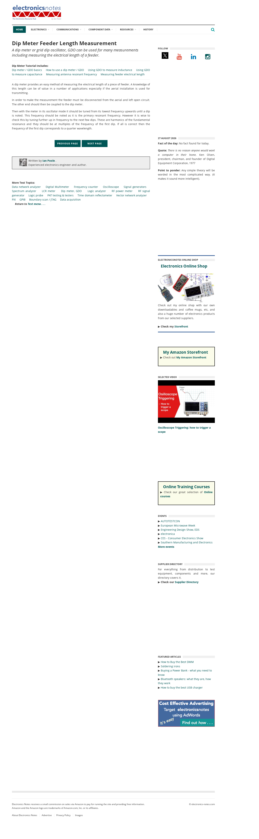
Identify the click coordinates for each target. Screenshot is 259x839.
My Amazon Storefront (191, 357)
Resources (126, 29)
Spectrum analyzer (24, 191)
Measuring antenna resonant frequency (71, 74)
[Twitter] (165, 56)
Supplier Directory (187, 582)
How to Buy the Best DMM (177, 662)
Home (19, 29)
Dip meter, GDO (71, 191)
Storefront (181, 326)
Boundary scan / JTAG (42, 199)
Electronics (39, 29)
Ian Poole (49, 160)
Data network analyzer (26, 187)
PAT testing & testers (60, 195)
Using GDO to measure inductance (110, 70)
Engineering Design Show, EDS (180, 529)
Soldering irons (170, 666)
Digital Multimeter (57, 187)
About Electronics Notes (24, 815)
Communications (68, 29)
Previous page (67, 143)
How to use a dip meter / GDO (65, 70)
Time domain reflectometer (95, 195)
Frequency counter (86, 187)
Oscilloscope (111, 187)
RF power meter (122, 191)
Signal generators (135, 187)
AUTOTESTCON (170, 521)
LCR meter (48, 191)
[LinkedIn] (193, 56)
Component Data (99, 29)
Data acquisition (70, 199)
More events (166, 547)
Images (79, 815)
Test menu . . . (36, 204)
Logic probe (35, 195)
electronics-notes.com (203, 804)
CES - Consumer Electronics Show (182, 538)
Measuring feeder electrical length (123, 74)
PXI (14, 199)
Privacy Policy (63, 815)
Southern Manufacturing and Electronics (187, 542)
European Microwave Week (178, 525)
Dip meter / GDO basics (27, 70)
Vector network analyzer (131, 195)
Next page (94, 143)
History (148, 29)
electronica (168, 534)
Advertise (47, 815)
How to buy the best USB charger (182, 687)
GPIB (23, 199)
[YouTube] (179, 56)
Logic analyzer (97, 191)
